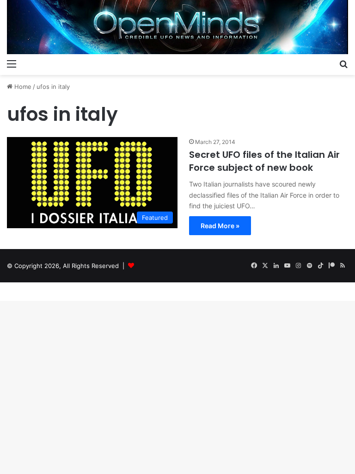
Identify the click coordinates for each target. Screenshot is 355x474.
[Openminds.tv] (177, 27)
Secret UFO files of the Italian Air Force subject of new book (264, 161)
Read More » (220, 226)
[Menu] (11, 63)
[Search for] (343, 63)
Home (21, 86)
